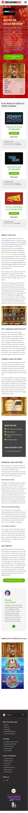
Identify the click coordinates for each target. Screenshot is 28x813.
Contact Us (6, 727)
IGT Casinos (7, 765)
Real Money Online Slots (10, 744)
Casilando (22, 278)
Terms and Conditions (9, 733)
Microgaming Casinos (9, 767)
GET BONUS (14, 133)
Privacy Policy (7, 729)
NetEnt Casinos (8, 769)
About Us (6, 725)
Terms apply (18, 144)
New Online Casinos (9, 746)
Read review (14, 137)
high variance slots (6, 254)
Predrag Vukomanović (10, 601)
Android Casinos (8, 748)
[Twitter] (7, 780)
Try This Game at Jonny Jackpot (13, 57)
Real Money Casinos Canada (11, 741)
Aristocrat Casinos (8, 758)
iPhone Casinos (8, 750)
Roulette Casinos (8, 772)
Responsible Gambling (9, 731)
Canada (9, 715)
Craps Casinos (7, 763)
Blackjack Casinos (8, 761)
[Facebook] (4, 780)
